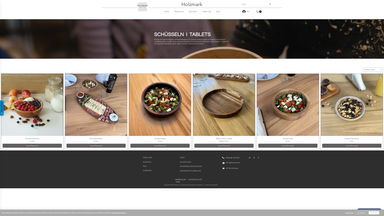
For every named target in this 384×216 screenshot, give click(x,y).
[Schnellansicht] (32, 105)
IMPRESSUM (180, 179)
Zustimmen (374, 213)
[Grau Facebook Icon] (258, 158)
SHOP (182, 157)
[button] (259, 11)
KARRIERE (147, 170)
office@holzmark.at (233, 163)
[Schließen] (381, 212)
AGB (178, 182)
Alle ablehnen (361, 213)
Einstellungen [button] (349, 213)
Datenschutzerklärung (119, 213)
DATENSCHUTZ (195, 179)
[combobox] (373, 70)
